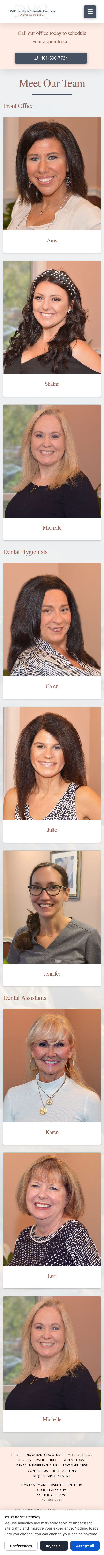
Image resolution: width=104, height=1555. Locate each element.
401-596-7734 (52, 1500)
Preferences (21, 1545)
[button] (90, 11)
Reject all (54, 1545)
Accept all (85, 1545)
